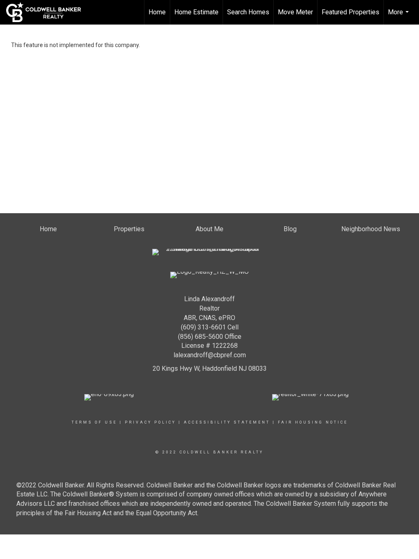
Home (157, 12)
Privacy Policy (150, 422)
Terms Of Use (94, 422)
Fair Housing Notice (313, 422)
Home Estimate (196, 12)
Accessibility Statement (227, 422)
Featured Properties (350, 12)
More (399, 16)
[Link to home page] (47, 12)
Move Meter (295, 12)
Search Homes (248, 12)
